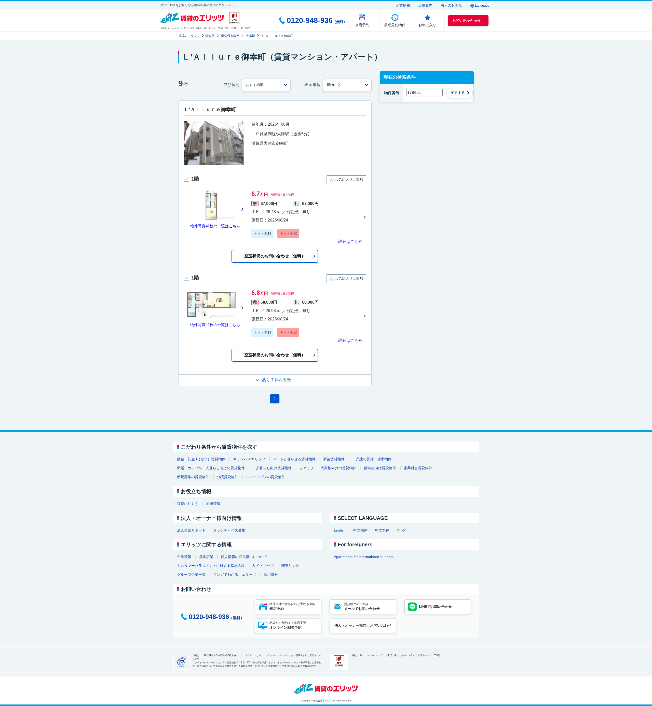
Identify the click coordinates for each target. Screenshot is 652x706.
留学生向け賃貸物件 (380, 468)
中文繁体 (382, 530)
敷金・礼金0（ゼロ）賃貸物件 (201, 459)
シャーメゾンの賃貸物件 (265, 477)
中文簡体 (360, 530)
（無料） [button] (468, 20)
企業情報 (403, 5)
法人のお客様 (451, 5)
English (340, 530)
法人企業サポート (191, 530)
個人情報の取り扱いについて (244, 557)
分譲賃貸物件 (227, 477)
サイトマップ (263, 566)
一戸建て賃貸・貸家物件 (371, 459)
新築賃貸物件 (334, 459)
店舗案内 (425, 5)
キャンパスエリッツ (249, 459)
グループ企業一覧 (191, 574)
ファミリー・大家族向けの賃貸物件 (327, 468)
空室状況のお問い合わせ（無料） (274, 256)
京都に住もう (187, 504)
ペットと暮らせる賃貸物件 (294, 459)
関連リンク (290, 566)
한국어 (402, 530)
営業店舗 (206, 557)
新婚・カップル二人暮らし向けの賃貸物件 (211, 468)
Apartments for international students (363, 557)
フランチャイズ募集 (229, 530)
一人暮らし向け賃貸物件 (272, 468)
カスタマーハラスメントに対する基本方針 (211, 566)
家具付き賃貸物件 (418, 468)
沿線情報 (213, 504)
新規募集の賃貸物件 (193, 477)
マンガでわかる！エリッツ (234, 574)
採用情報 (271, 574)
